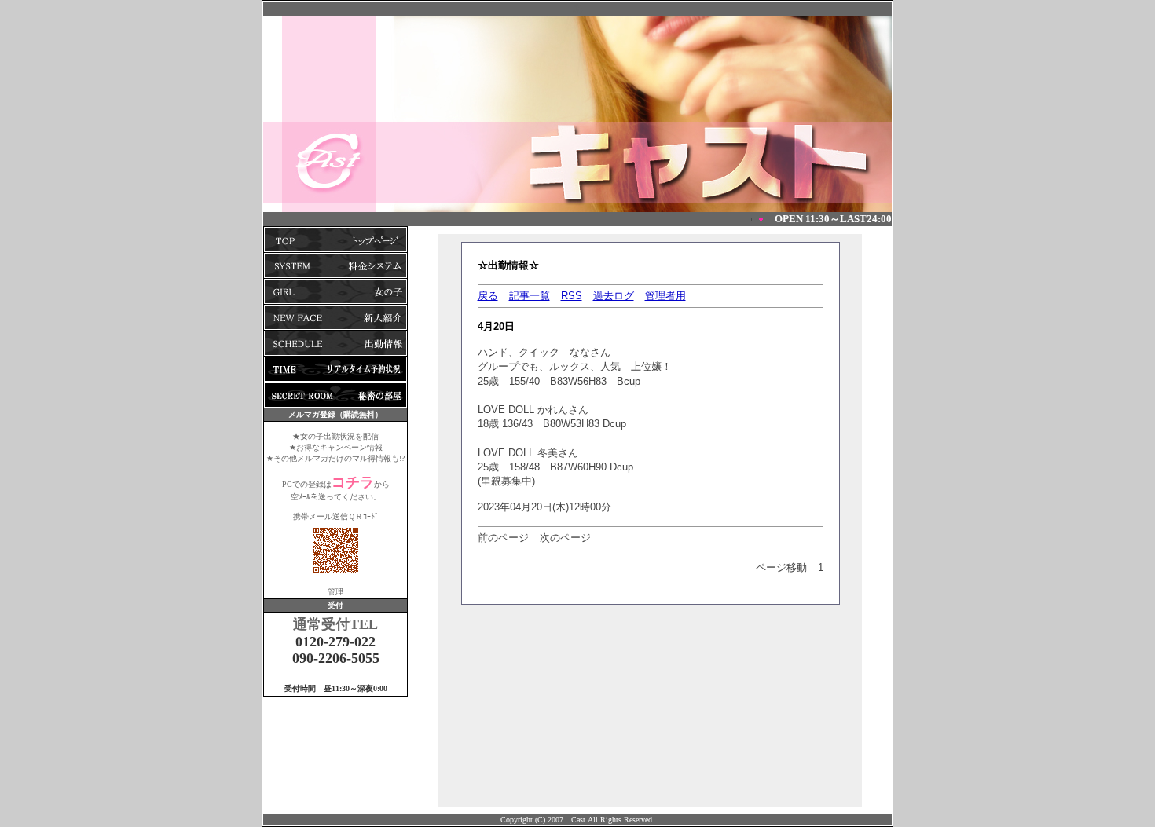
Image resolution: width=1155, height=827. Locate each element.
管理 (335, 591)
